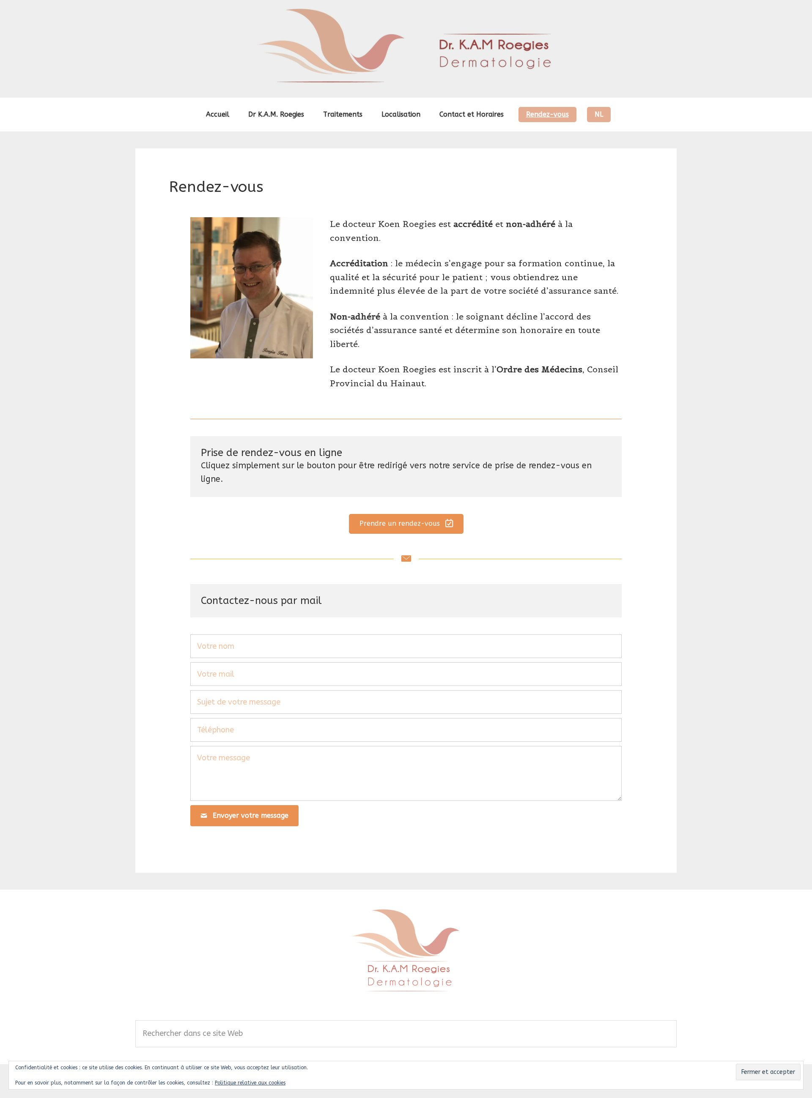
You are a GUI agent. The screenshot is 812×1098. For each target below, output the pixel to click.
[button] (406, 524)
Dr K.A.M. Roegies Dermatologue (406, 48)
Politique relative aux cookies (250, 1083)
